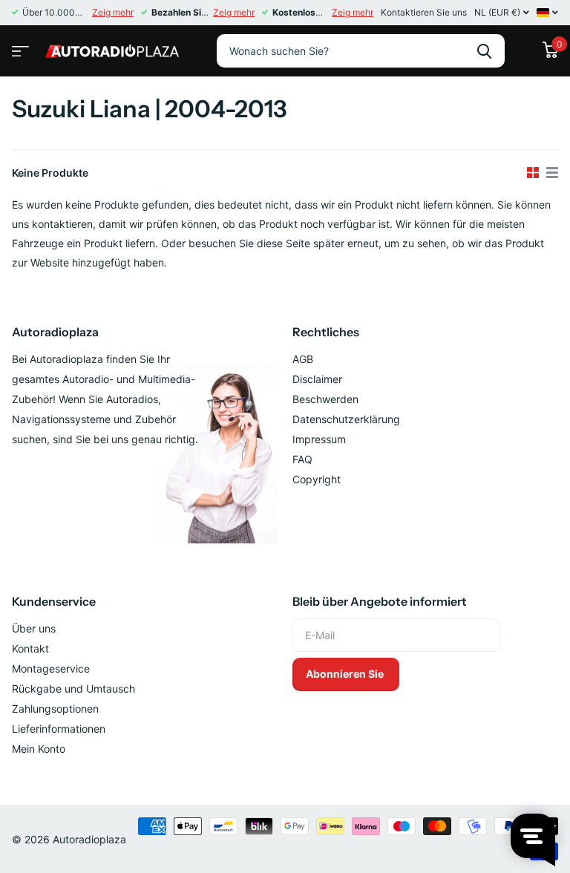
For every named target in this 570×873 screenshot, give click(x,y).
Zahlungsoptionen (55, 708)
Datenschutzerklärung (346, 419)
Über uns (34, 628)
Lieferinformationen (58, 728)
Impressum (319, 439)
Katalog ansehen (18, 46)
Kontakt (30, 648)
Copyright (316, 479)
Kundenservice (54, 601)
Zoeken (484, 51)
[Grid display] (533, 173)
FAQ (302, 459)
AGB (302, 359)
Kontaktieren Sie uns (424, 12)
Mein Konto (38, 748)
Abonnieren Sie (346, 673)
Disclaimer (317, 379)
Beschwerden (325, 399)
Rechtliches (325, 331)
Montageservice (51, 668)
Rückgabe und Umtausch (73, 688)
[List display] (552, 173)
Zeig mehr (113, 12)
